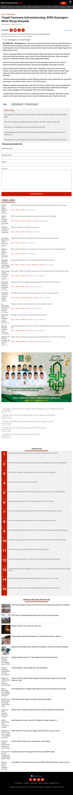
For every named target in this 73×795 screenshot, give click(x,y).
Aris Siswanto (12, 40)
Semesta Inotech (58, 787)
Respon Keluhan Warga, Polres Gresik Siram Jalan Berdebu (30, 741)
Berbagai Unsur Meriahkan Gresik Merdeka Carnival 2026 (24, 127)
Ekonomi (49, 7)
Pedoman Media (43, 783)
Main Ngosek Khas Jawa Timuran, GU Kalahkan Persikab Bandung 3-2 (34, 720)
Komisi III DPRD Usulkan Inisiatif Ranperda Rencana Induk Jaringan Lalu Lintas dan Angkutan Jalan (38, 679)
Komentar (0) (68, 30)
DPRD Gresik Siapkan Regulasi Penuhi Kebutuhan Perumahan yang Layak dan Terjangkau (39, 205)
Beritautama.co (23, 787)
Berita (12, 210)
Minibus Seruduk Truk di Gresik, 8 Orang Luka (25, 227)
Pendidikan (10, 7)
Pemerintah (29, 221)
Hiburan (68, 7)
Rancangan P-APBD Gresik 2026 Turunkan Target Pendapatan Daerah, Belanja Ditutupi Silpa (35, 116)
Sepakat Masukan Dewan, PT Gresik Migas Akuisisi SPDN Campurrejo (33, 260)
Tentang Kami (19, 783)
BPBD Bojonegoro (17, 104)
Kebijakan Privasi (54, 783)
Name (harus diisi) (6, 148)
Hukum (44, 7)
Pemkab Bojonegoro (31, 104)
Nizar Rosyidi (26, 40)
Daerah (29, 7)
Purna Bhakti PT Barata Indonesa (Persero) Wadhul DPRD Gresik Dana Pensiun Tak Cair (40, 762)
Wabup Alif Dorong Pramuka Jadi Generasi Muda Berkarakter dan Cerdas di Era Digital (35, 140)
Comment (4, 168)
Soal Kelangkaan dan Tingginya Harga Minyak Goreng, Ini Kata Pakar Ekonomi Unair (38, 689)
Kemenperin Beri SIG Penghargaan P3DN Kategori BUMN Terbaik (32, 752)
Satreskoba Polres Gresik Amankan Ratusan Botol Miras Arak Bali (31, 304)
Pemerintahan (37, 7)
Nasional (62, 7)
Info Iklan (63, 3)
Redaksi (26, 783)
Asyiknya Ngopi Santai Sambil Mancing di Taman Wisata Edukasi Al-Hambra (34, 238)
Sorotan (22, 210)
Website (3, 162)
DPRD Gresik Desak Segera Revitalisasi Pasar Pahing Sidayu (31, 699)
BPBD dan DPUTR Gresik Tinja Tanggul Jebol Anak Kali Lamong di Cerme (35, 731)
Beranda (3, 7)
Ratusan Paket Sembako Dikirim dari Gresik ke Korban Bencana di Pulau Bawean (37, 710)
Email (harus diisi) (6, 155)
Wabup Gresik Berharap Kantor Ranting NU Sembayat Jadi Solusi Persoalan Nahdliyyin (38, 249)
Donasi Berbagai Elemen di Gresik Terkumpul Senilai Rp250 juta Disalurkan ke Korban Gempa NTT (34, 133)
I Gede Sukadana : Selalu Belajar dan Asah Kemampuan (29, 668)
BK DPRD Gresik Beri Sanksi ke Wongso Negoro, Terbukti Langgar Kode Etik (31, 122)
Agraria (24, 7)
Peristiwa (18, 7)
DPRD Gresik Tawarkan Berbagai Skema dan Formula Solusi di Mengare (33, 216)
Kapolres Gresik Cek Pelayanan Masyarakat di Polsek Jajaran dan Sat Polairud (35, 282)
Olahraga (56, 7)
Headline (22, 221)
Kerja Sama (33, 783)
